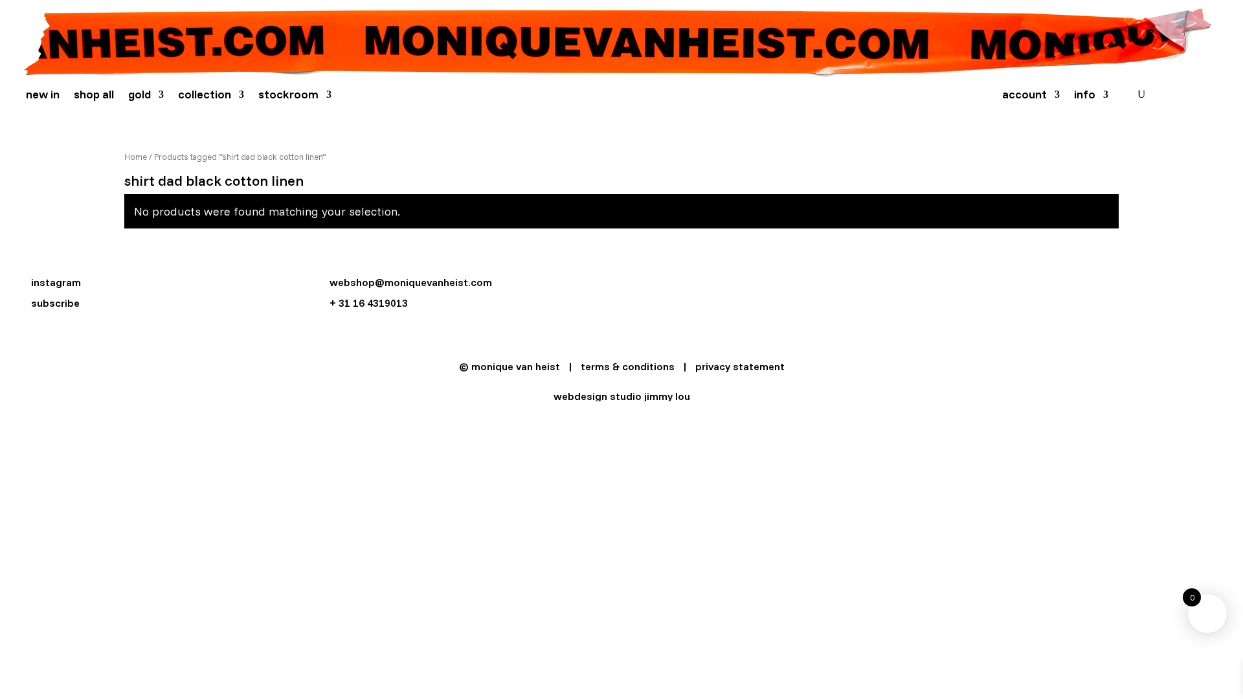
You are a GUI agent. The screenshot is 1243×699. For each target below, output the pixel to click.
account (1024, 96)
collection (204, 96)
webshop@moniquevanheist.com (411, 282)
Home (135, 156)
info (1084, 96)
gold (139, 96)
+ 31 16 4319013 (369, 302)
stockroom (288, 96)
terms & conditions (628, 366)
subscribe (55, 302)
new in (43, 96)
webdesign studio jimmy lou (622, 396)
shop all (94, 96)
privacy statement (740, 366)
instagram (56, 282)
